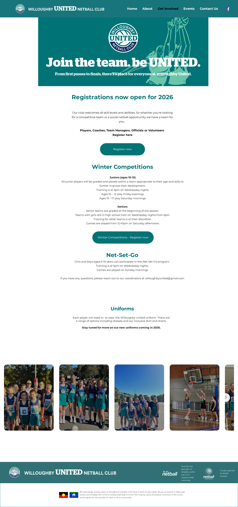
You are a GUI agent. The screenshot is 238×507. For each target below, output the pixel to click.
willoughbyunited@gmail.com (164, 278)
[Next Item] (225, 397)
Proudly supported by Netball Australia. (227, 473)
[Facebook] (228, 9)
